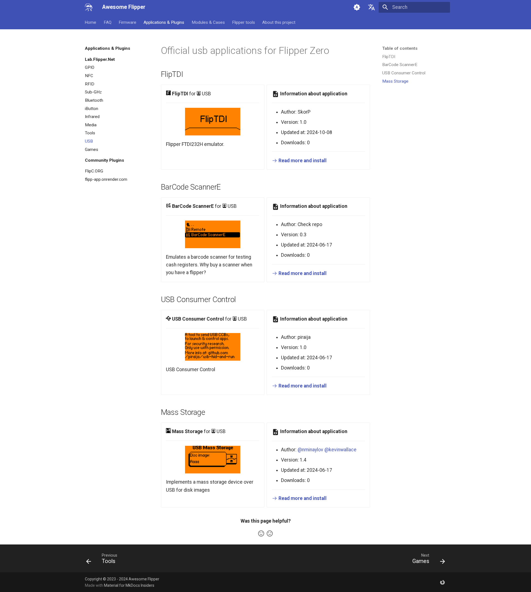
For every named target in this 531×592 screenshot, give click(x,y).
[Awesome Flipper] (88, 7)
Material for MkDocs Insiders (129, 585)
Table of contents (400, 48)
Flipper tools (243, 22)
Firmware (127, 22)
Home (91, 22)
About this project (279, 22)
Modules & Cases (208, 22)
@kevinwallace (340, 449)
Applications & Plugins (164, 22)
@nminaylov (310, 449)
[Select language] (371, 7)
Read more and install (302, 160)
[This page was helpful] (261, 533)
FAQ (107, 22)
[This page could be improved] (269, 533)
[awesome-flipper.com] (442, 582)
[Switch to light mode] (357, 7)
